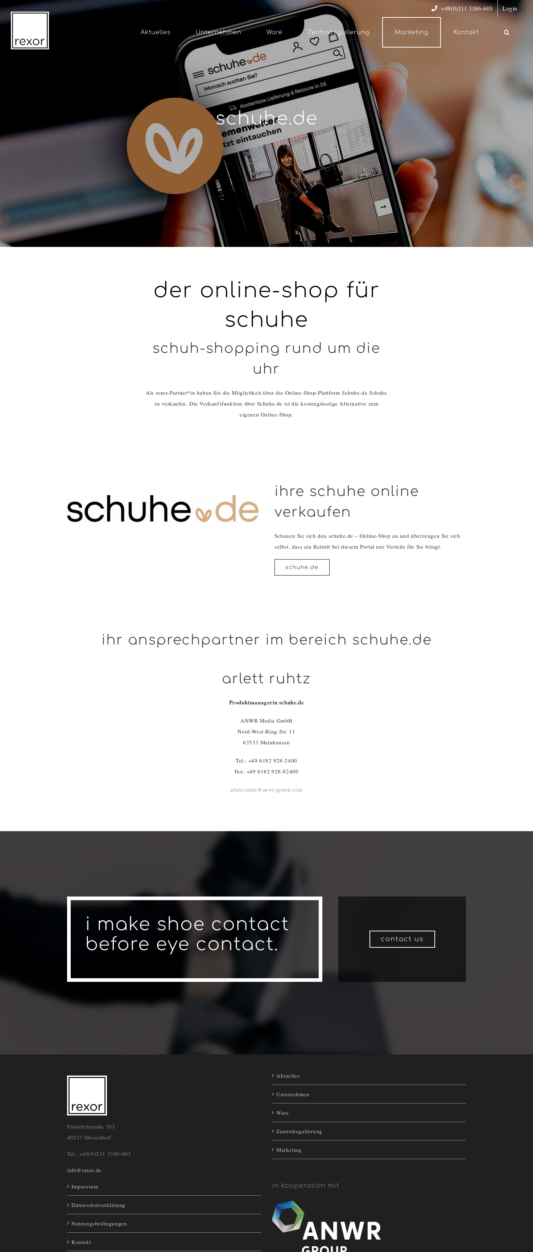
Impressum (84, 1186)
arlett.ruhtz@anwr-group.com (266, 789)
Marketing (288, 1149)
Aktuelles (287, 1075)
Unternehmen (293, 1094)
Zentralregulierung (299, 1131)
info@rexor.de (84, 1170)
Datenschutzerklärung (98, 1204)
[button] (506, 32)
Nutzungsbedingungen (99, 1223)
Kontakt (81, 1241)
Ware (282, 1112)
